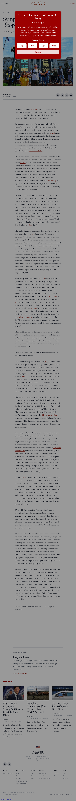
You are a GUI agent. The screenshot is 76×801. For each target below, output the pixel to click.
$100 (54, 46)
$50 (43, 46)
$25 (32, 46)
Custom (38, 52)
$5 (22, 46)
